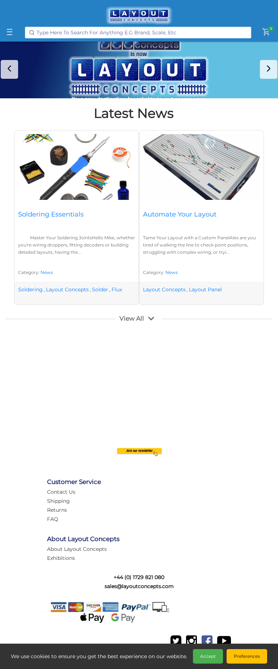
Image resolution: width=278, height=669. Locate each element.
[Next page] (268, 69)
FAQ (52, 519)
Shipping (58, 501)
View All (131, 318)
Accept (208, 656)
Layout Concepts (67, 289)
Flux (116, 289)
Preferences (247, 656)
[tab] (133, 92)
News (47, 272)
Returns (57, 510)
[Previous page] (9, 69)
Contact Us (61, 492)
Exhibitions (61, 558)
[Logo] (139, 15)
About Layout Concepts (77, 549)
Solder (100, 289)
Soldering (30, 289)
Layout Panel (205, 289)
